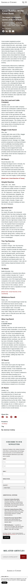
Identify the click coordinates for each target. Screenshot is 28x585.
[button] (23, 2)
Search (23, 556)
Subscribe (6, 537)
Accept (4, 582)
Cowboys (4, 423)
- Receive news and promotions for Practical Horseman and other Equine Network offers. (13, 520)
